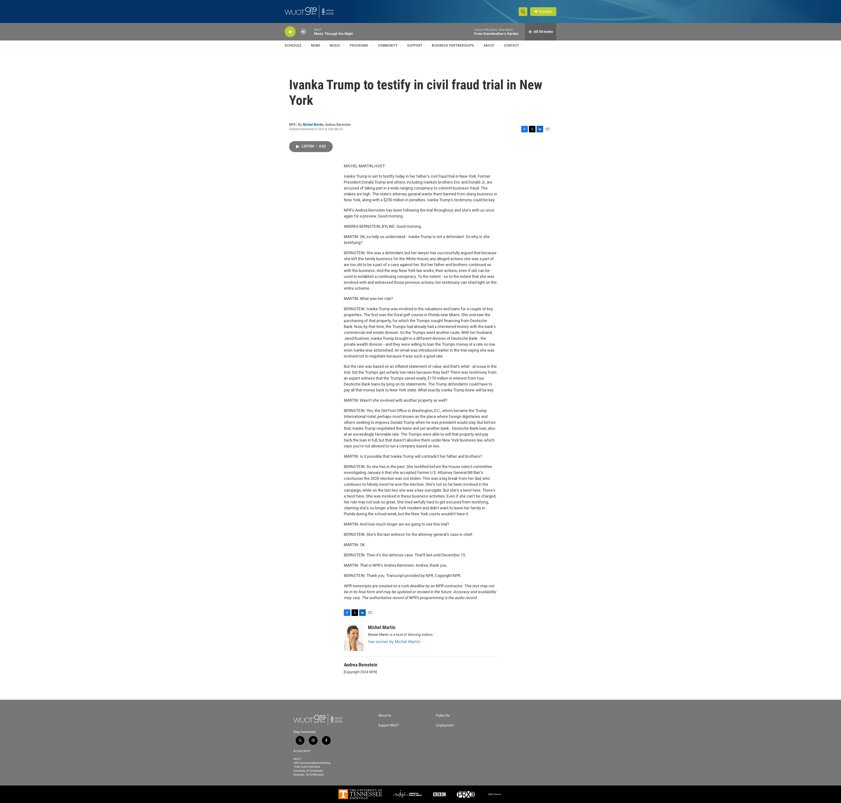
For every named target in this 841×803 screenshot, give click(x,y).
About (489, 45)
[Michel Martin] (354, 638)
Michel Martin (313, 124)
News (315, 45)
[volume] (303, 32)
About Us (384, 715)
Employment (445, 725)
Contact (511, 45)
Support (414, 45)
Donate (545, 11)
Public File (443, 715)
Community (388, 45)
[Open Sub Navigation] (305, 45)
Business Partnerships (453, 45)
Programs (359, 45)
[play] (290, 31)
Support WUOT (388, 725)
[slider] (310, 31)
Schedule (293, 45)
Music (335, 45)
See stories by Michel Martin (394, 641)
